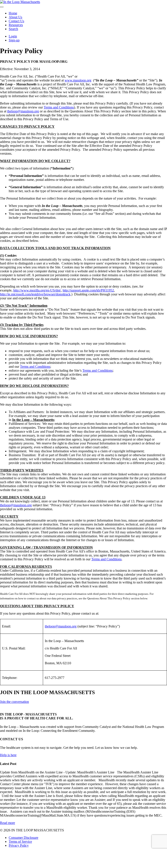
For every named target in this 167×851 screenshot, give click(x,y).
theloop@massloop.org (23, 111)
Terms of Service (20, 841)
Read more (7, 823)
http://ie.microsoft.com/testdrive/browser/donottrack (35, 294)
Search (13, 29)
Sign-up (14, 40)
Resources (16, 25)
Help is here (8, 755)
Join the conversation (14, 702)
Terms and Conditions (59, 107)
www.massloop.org (78, 80)
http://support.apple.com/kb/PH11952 (88, 290)
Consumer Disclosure (23, 837)
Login (13, 36)
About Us (15, 17)
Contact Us (16, 21)
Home (13, 13)
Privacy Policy (19, 845)
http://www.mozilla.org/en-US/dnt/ (37, 290)
